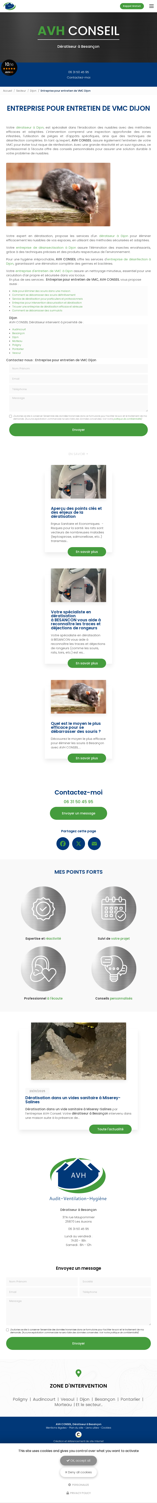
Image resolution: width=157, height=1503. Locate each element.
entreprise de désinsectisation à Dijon (46, 247)
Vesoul (16, 353)
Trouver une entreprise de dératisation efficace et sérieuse (47, 306)
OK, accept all (80, 1461)
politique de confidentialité (127, 418)
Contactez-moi (78, 77)
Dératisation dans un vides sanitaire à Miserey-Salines (73, 1100)
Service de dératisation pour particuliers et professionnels (47, 299)
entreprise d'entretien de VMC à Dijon (44, 271)
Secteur (21, 90)
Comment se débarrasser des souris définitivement (43, 295)
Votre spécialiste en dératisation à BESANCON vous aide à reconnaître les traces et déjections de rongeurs (76, 620)
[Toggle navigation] (151, 6)
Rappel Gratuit (132, 6)
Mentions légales (56, 1427)
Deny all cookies (79, 1472)
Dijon (33, 90)
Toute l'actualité (110, 1129)
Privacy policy (80, 1493)
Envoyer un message (78, 813)
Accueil (7, 90)
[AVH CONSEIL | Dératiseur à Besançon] (9, 6)
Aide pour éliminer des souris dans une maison (41, 291)
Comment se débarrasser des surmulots (37, 310)
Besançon (18, 333)
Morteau (17, 341)
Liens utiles (92, 1427)
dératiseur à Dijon (30, 127)
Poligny (16, 345)
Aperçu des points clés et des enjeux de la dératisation (76, 512)
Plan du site (76, 1427)
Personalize (80, 1485)
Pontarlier (18, 349)
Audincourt (19, 329)
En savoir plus (87, 552)
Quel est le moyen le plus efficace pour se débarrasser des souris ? (76, 727)
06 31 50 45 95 (78, 72)
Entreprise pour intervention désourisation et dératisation (47, 302)
